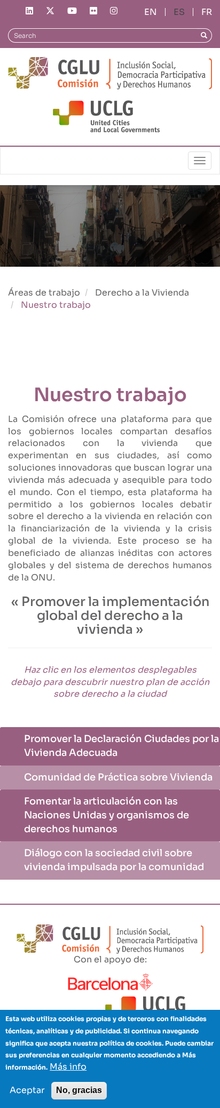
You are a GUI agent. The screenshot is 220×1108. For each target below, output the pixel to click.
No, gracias (79, 1090)
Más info (68, 1066)
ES (179, 12)
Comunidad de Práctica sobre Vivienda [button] (118, 777)
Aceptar (27, 1090)
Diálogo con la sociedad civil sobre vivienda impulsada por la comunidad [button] (114, 860)
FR (206, 12)
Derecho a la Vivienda (142, 292)
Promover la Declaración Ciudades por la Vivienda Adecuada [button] (121, 746)
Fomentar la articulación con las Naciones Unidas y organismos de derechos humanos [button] (106, 814)
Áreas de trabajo (44, 292)
